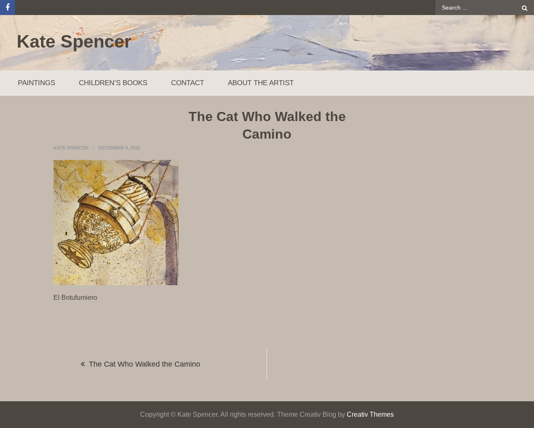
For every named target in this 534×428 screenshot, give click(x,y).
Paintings (36, 83)
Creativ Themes (370, 414)
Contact (187, 83)
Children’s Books (113, 83)
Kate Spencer (74, 41)
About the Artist (261, 83)
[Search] (524, 7)
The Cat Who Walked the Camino (144, 364)
